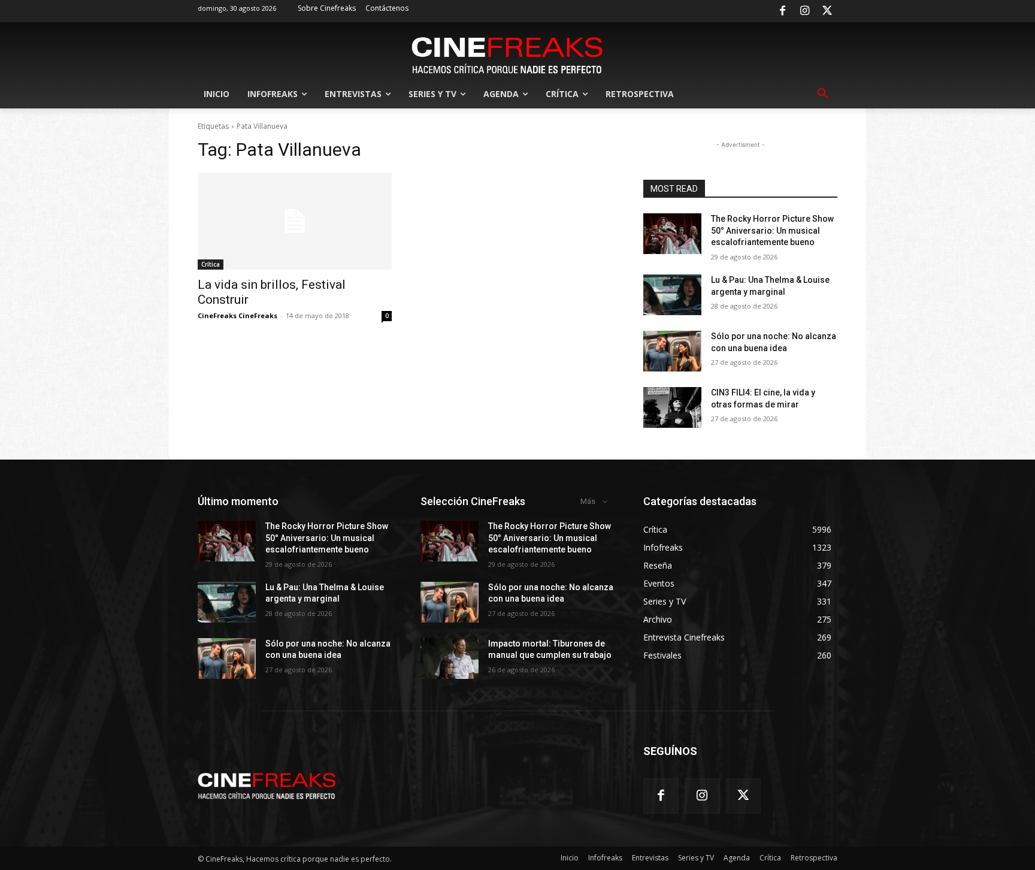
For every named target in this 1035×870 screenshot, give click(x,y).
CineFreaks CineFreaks (237, 315)
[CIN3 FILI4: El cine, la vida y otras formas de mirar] (672, 407)
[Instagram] (805, 11)
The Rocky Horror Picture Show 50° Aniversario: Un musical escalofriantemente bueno (772, 230)
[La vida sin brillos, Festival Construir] (295, 221)
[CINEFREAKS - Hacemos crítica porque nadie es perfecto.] (507, 54)
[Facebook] (782, 11)
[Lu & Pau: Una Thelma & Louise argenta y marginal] (672, 294)
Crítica (210, 264)
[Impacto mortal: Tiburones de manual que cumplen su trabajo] (449, 658)
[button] (823, 94)
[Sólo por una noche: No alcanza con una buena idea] (672, 351)
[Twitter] (827, 11)
